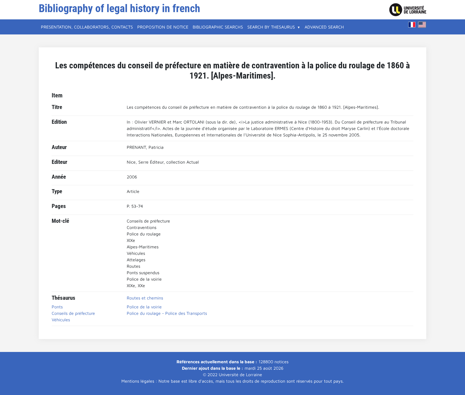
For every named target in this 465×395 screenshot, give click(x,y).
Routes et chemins (145, 297)
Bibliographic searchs (218, 26)
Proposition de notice (162, 26)
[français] (412, 24)
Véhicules (61, 319)
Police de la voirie (144, 306)
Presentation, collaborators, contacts (87, 26)
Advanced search (324, 26)
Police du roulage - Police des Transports (167, 313)
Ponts (57, 306)
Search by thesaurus (271, 26)
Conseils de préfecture (73, 313)
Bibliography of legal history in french (119, 8)
